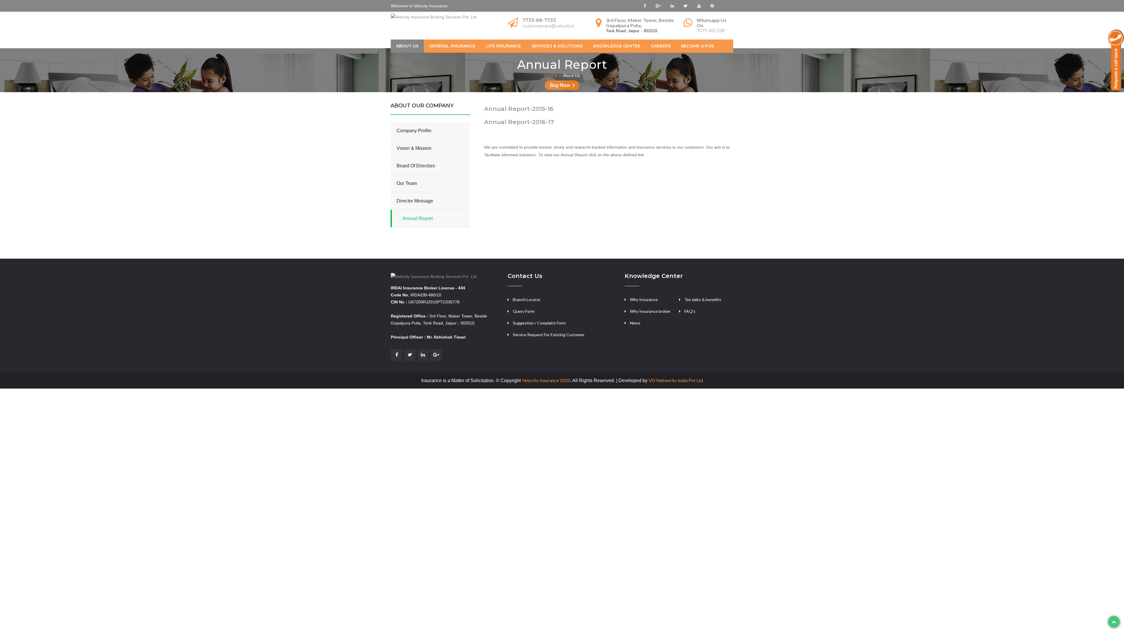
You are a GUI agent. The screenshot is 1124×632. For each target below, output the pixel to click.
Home (550, 75)
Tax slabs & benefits (702, 299)
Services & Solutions (557, 46)
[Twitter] (410, 355)
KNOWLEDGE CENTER (616, 46)
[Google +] (436, 355)
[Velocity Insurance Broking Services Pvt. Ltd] (434, 276)
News (635, 322)
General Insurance (452, 46)
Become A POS (697, 46)
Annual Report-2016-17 (519, 122)
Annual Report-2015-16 (519, 108)
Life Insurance (503, 46)
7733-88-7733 (539, 20)
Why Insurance (644, 299)
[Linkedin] (423, 355)
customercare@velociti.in (548, 26)
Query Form (523, 311)
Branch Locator (527, 299)
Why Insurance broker (650, 311)
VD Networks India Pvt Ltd (676, 380)
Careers (661, 46)
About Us (407, 46)
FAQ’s (689, 311)
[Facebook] (396, 355)
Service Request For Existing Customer (549, 334)
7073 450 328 (711, 30)
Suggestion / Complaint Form (539, 322)
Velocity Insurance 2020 (546, 380)
